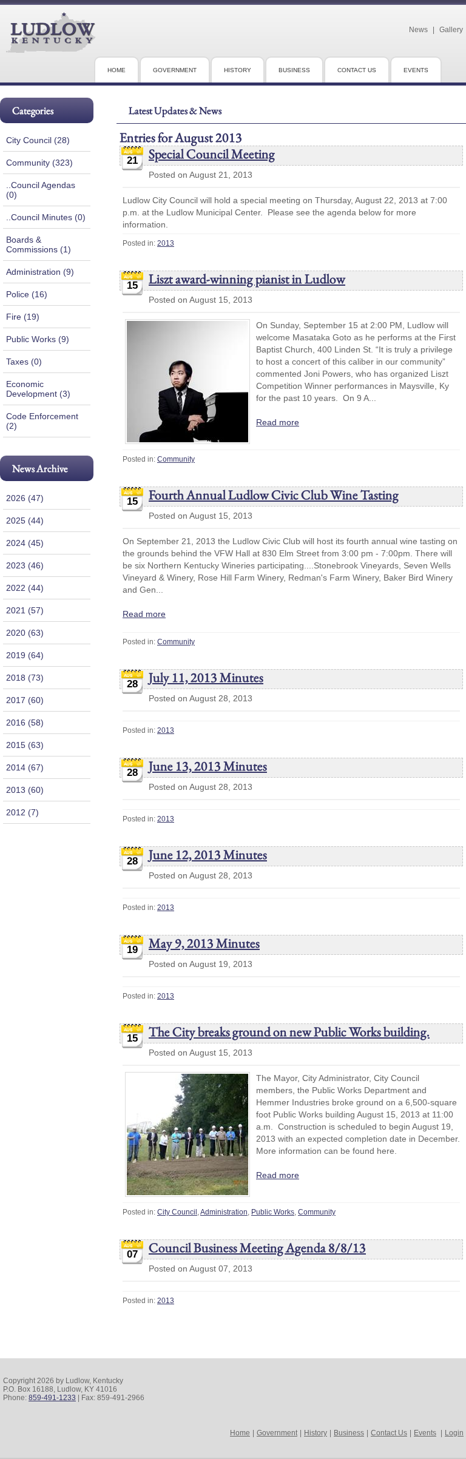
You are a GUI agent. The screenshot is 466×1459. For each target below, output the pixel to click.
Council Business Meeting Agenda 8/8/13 (257, 1247)
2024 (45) (25, 543)
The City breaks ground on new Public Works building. (289, 1031)
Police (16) (26, 294)
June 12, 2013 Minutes (208, 854)
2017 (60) (25, 700)
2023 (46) (25, 565)
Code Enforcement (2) (42, 421)
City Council (177, 1212)
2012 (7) (22, 812)
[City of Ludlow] (50, 48)
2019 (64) (25, 655)
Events (425, 1433)
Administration (224, 1212)
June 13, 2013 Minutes (208, 766)
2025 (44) (25, 520)
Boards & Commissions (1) (38, 244)
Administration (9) (40, 272)
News (418, 29)
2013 (165, 243)
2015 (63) (25, 745)
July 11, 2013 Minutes (206, 677)
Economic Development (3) (38, 389)
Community (176, 459)
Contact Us (389, 1433)
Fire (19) (22, 317)
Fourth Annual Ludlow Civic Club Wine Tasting (274, 495)
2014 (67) (25, 767)
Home (240, 1433)
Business (349, 1433)
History (315, 1433)
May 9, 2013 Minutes (204, 943)
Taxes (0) (24, 361)
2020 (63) (25, 633)
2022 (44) (25, 588)
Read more (277, 422)
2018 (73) (25, 677)
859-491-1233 (52, 1397)
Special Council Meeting (212, 154)
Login (454, 1433)
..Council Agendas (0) (40, 190)
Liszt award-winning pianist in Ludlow (247, 279)
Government (277, 1433)
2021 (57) (25, 610)
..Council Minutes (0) (46, 217)
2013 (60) (25, 790)
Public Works (272, 1212)
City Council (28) (38, 140)
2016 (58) (25, 722)
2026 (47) (25, 498)
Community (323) (39, 162)
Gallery (451, 29)
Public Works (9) (37, 339)
